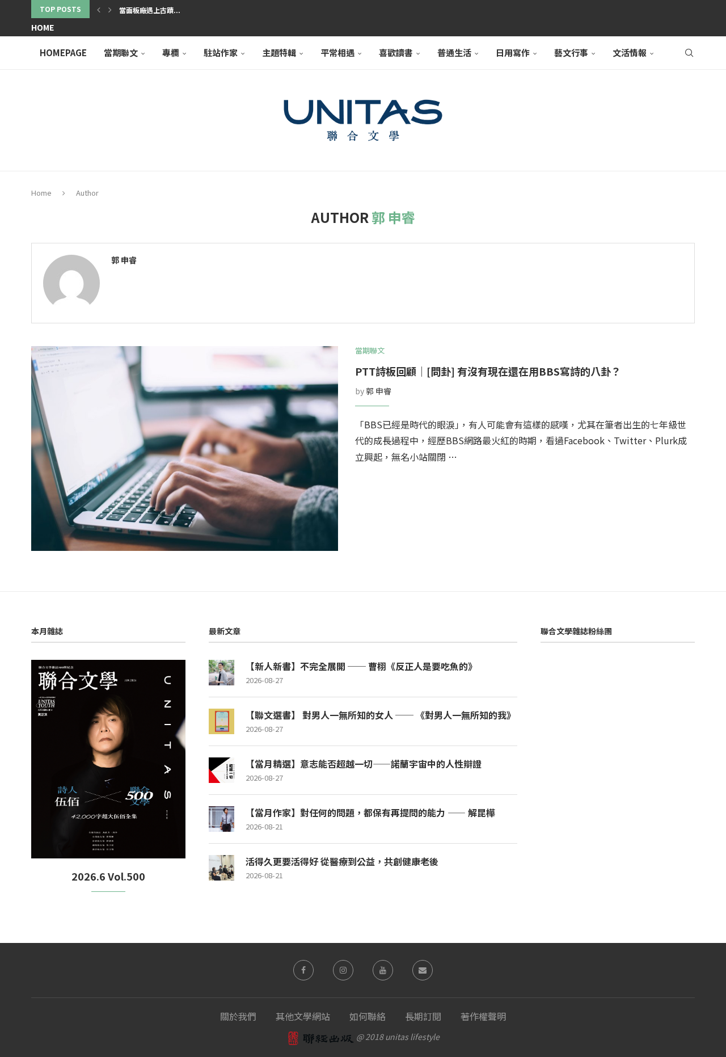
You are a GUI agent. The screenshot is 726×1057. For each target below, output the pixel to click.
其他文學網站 (303, 1016)
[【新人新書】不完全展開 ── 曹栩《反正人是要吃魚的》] (221, 672)
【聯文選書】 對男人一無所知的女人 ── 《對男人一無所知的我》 (381, 715)
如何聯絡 (367, 1016)
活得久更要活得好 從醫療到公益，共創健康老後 (342, 861)
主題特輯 (279, 52)
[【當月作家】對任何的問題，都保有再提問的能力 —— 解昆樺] (221, 819)
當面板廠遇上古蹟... (149, 10)
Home (42, 27)
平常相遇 (337, 52)
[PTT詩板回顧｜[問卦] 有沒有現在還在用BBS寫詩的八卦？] (184, 448)
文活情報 (630, 52)
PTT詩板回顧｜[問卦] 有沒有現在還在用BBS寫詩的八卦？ (488, 371)
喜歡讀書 (396, 52)
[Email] (422, 970)
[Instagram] (343, 970)
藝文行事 (571, 52)
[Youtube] (383, 970)
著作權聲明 (483, 1016)
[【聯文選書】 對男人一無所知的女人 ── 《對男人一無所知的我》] (221, 721)
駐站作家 (221, 52)
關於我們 (238, 1016)
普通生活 (454, 52)
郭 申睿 (124, 260)
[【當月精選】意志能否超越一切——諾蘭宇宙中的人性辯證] (221, 770)
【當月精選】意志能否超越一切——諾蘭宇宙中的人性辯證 (364, 763)
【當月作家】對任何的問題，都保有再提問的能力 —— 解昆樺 (370, 812)
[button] (98, 9)
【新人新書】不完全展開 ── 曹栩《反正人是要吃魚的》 (361, 666)
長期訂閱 (423, 1016)
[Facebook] (303, 970)
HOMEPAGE (63, 52)
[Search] (689, 52)
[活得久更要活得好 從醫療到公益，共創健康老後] (221, 868)
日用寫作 (513, 52)
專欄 (170, 52)
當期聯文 (121, 52)
